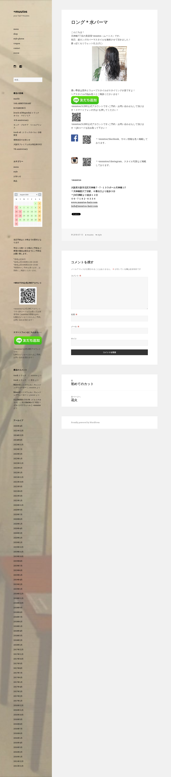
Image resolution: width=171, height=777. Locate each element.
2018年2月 (17, 640)
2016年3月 (17, 747)
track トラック (20, 375)
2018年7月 (17, 617)
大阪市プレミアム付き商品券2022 (27, 144)
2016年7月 (17, 728)
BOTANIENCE (19, 108)
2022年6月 (17, 468)
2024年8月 (17, 440)
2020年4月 (17, 528)
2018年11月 (18, 598)
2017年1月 (17, 700)
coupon (16, 43)
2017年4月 (17, 686)
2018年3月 (17, 635)
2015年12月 (18, 761)
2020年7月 (17, 514)
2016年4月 (17, 742)
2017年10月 (18, 659)
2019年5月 (17, 575)
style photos (18, 38)
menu (16, 29)
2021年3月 (17, 496)
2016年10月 (18, 714)
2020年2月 (17, 537)
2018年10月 (18, 603)
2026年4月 (17, 426)
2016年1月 (17, 756)
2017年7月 (17, 673)
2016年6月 (17, 733)
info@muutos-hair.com (84, 206)
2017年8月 (17, 668)
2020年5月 (17, 523)
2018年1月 (17, 645)
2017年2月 (17, 696)
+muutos (20, 11)
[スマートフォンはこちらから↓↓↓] (27, 340)
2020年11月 (18, 505)
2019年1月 (17, 589)
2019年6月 (17, 570)
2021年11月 (18, 477)
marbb (16, 98)
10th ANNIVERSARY (22, 103)
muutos (90, 234)
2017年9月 (17, 663)
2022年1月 (17, 472)
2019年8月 (17, 561)
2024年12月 (18, 435)
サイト (74, 338)
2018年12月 (18, 593)
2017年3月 (17, 691)
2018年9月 (17, 607)
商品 (15, 181)
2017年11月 (18, 654)
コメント (76, 275)
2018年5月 (17, 626)
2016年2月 (17, 752)
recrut (16, 53)
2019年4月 (17, 579)
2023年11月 (18, 444)
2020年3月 (17, 533)
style (15, 171)
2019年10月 (18, 556)
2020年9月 (17, 509)
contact (16, 48)
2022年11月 (18, 463)
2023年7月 (17, 449)
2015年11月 (18, 766)
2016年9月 (17, 719)
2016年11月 (18, 710)
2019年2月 (17, 584)
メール (75, 326)
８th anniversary (20, 120)
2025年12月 (18, 430)
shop (15, 34)
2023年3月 (17, 454)
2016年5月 (17, 738)
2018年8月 (17, 612)
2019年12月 (18, 547)
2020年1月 (17, 542)
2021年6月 (17, 491)
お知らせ (17, 176)
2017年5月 (17, 682)
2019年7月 (17, 565)
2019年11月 (18, 551)
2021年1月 (17, 500)
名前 (74, 314)
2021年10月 (18, 482)
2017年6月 (17, 677)
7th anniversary (20, 149)
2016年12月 (18, 705)
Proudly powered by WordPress (85, 422)
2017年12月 (18, 649)
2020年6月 (17, 519)
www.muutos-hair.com (84, 202)
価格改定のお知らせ (21, 139)
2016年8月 (17, 724)
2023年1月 (17, 458)
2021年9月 (17, 486)
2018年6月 (17, 621)
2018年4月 (17, 631)
